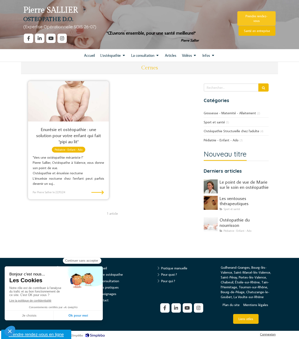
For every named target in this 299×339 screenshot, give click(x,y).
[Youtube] (51, 38)
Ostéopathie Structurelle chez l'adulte (231, 131)
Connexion (268, 334)
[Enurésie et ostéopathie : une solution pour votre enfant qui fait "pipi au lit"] (68, 101)
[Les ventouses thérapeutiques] (211, 203)
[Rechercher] (263, 87)
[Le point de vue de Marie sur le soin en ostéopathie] (211, 186)
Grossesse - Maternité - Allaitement (230, 113)
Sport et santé (214, 122)
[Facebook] (28, 38)
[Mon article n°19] (211, 224)
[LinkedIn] (39, 38)
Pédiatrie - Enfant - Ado (221, 140)
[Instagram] (62, 38)
